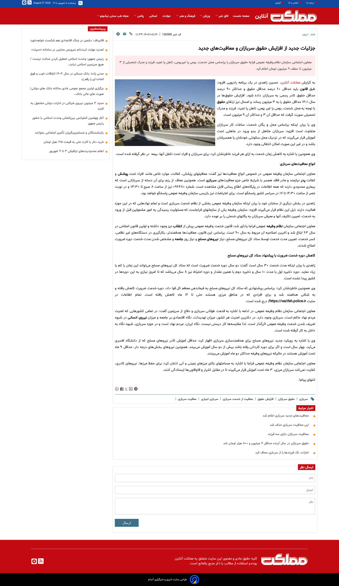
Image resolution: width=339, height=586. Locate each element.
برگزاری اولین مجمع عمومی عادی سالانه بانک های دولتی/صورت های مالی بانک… (67, 91)
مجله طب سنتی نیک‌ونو (114, 16)
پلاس (140, 16)
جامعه (179, 239)
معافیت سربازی (186, 399)
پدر (303, 180)
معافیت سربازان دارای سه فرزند (288, 434)
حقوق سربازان (286, 399)
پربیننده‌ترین (97, 29)
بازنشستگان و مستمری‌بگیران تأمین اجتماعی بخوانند (69, 133)
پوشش (123, 174)
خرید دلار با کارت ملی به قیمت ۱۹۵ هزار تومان (74, 142)
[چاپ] (118, 35)
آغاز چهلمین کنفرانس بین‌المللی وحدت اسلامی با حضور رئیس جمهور (68, 121)
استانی (153, 16)
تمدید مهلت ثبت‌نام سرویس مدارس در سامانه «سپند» (67, 50)
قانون (304, 89)
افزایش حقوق (265, 399)
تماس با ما (293, 3)
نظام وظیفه (275, 226)
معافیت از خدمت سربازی (237, 399)
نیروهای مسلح (208, 239)
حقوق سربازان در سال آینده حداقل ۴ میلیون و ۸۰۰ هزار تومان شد (266, 443)
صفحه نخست (241, 16)
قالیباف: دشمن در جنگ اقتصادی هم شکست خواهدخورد (67, 40)
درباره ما (310, 3)
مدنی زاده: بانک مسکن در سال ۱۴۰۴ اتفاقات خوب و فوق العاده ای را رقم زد (67, 76)
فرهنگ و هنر (186, 16)
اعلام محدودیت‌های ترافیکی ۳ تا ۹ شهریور (76, 151)
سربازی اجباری (209, 399)
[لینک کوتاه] (131, 35)
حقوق (221, 102)
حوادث (167, 16)
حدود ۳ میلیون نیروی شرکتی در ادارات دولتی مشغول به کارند (67, 106)
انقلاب (177, 226)
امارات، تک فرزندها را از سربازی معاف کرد (282, 452)
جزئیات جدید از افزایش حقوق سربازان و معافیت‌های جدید (256, 48)
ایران (304, 34)
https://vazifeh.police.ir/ (287, 301)
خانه (313, 34)
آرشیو (278, 3)
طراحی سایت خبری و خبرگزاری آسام (167, 579)
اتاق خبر (223, 16)
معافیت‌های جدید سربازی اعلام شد (286, 415)
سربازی (211, 180)
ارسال (126, 523)
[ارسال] (124, 35)
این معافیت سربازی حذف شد (289, 425)
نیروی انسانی (137, 317)
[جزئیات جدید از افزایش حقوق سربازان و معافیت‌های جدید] (165, 112)
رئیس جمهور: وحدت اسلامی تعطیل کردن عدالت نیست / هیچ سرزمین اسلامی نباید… (67, 62)
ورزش (206, 16)
